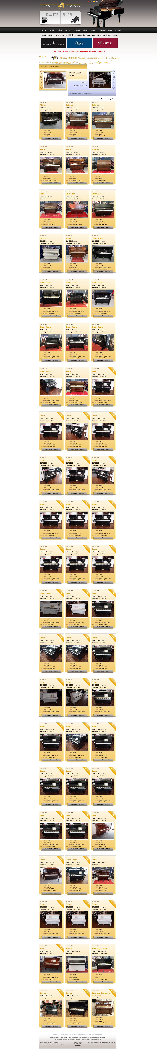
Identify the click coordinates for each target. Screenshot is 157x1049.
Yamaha (69, 238)
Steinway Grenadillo (101, 993)
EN (91, 1)
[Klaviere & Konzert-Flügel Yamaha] (57, 62)
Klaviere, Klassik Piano (43, 10)
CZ (88, 1)
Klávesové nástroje (94, 1037)
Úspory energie (76, 1039)
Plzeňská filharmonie (54, 1037)
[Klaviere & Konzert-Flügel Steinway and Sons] (45, 62)
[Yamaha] (77, 261)
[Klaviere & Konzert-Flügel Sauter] (108, 62)
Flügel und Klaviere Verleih (106, 31)
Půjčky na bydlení (59, 1039)
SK (96, 1)
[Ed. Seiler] (77, 217)
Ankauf (68, 30)
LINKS (93, 1034)
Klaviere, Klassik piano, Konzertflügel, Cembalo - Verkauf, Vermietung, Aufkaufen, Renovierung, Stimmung (59, 4)
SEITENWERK (91, 1042)
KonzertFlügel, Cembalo (66, 10)
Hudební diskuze (63, 1037)
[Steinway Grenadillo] (103, 1015)
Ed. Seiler (70, 194)
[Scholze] (77, 128)
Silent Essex (45, 593)
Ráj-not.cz (98, 1039)
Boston (43, 993)
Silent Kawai (97, 238)
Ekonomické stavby (67, 1039)
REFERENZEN (98, 1034)
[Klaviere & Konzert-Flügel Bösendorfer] (103, 58)
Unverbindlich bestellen (51, 138)
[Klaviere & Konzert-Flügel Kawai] (67, 62)
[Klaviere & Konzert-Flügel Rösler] (63, 58)
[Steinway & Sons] (103, 972)
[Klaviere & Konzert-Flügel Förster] (54, 58)
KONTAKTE (88, 1034)
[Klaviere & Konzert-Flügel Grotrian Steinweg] (86, 62)
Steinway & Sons (99, 948)
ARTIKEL (83, 1034)
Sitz (85, 30)
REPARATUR (77, 1034)
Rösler (43, 105)
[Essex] (103, 395)
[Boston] (51, 1016)
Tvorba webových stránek (107, 1042)
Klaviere (51, 30)
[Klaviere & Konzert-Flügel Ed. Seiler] (75, 62)
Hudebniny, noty (85, 1037)
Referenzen (118, 30)
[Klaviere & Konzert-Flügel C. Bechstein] (92, 58)
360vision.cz (77, 1045)
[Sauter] (77, 972)
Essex (94, 371)
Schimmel (96, 194)
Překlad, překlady (91, 1039)
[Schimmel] (103, 217)
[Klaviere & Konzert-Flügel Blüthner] (114, 58)
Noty (69, 1037)
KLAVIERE (61, 1034)
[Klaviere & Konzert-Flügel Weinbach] (81, 58)
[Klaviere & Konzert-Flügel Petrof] (44, 58)
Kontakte (93, 30)
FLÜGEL (67, 1034)
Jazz (72, 1037)
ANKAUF (71, 1034)
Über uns (43, 30)
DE (93, 1)
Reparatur (77, 30)
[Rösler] (51, 128)
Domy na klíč (83, 1039)
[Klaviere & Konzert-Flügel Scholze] (72, 58)
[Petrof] (51, 173)
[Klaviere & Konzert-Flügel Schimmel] (98, 62)
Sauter (69, 948)
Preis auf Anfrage (96, 995)
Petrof (42, 149)
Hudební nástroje (77, 1037)
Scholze (69, 105)
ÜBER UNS (55, 1034)
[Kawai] (103, 261)
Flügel (60, 30)
